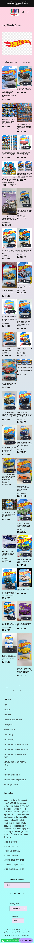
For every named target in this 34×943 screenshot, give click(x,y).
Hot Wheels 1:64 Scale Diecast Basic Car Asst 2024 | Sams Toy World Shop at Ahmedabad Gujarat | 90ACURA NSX (24, 670)
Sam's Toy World (16, 929)
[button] (4, 12)
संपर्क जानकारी (26, 935)
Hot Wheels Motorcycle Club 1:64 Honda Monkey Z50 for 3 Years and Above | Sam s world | (9, 218)
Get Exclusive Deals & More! (13, 720)
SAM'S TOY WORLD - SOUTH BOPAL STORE (15, 763)
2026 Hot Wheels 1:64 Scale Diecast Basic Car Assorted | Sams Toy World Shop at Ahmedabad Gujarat (8, 122)
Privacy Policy (8, 725)
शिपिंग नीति (17, 935)
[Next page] (20, 690)
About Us (7, 710)
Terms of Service (9, 730)
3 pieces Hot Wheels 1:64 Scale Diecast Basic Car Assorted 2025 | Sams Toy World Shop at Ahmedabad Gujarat (24, 370)
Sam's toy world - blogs (12, 775)
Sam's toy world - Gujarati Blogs (15, 780)
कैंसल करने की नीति (18, 939)
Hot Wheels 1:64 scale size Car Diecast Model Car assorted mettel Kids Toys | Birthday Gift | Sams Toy (9, 318)
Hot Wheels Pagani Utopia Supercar (23, 590)
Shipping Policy (9, 740)
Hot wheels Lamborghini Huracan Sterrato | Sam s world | (9, 292)
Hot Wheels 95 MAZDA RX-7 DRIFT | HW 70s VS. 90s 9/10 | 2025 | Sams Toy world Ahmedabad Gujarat (9, 477)
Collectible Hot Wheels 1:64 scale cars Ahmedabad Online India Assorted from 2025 (9, 153)
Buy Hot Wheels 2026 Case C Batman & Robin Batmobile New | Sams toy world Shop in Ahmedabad (24, 323)
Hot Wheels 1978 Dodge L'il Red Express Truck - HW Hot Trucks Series (9, 252)
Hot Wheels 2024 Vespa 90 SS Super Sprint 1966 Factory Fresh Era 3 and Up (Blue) (9, 594)
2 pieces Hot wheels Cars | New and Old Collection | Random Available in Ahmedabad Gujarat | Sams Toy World (24, 175)
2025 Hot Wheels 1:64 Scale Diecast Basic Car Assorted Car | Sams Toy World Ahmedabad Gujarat (24, 127)
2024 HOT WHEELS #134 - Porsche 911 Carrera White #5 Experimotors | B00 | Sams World (9, 657)
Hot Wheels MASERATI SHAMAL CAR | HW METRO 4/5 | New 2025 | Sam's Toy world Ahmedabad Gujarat (9, 449)
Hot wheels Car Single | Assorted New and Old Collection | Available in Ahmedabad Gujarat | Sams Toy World (9, 93)
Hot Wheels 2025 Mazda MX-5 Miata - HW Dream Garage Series (24, 561)
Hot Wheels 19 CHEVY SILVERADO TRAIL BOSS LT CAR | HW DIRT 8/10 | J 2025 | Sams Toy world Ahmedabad (24, 415)
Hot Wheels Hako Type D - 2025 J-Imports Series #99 (9, 383)
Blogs (5, 770)
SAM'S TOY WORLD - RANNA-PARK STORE (15, 756)
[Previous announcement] (4, 3)
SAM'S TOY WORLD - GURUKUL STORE (16, 750)
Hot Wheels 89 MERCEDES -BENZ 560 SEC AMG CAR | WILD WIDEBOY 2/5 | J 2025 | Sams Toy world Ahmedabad (9, 415)
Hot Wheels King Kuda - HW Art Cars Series (24, 286)
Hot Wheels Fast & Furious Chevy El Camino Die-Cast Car (9, 623)
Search (6, 705)
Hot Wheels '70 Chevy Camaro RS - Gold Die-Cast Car (24, 251)
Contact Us (7, 715)
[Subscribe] (27, 885)
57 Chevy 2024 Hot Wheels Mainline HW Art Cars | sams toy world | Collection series (24, 525)
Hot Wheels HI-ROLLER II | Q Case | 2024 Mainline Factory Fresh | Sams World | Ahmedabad (8, 514)
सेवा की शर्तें (9, 935)
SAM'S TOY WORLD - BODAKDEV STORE (16, 745)
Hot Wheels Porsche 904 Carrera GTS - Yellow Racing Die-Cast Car (24, 211)
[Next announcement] (30, 3)
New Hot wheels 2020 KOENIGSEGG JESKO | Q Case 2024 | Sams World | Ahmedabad (23, 488)
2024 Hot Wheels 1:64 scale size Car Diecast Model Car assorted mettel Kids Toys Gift (24, 153)
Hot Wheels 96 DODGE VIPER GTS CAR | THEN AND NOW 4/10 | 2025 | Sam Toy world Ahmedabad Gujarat (24, 444)
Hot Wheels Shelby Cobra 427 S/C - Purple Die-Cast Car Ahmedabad (24, 624)
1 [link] (6, 685)
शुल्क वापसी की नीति (15, 932)
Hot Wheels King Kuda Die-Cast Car (24, 349)
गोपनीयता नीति (26, 932)
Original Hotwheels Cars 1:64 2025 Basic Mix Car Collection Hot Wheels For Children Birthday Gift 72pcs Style (9, 180)
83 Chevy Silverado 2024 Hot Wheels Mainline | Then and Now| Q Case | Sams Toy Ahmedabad (8, 554)
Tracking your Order (11, 785)
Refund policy (8, 735)
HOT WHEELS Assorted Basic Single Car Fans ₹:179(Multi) (24, 89)
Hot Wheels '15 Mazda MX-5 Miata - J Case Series (8, 349)
